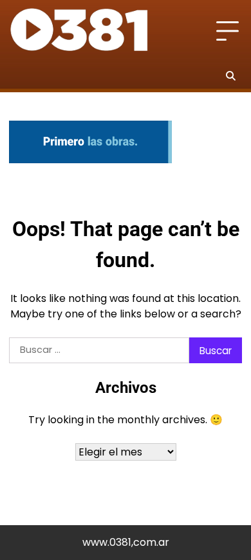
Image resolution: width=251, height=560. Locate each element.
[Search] (230, 75)
